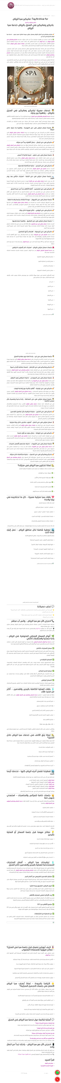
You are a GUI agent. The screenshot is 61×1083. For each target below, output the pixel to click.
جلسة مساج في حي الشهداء (41, 444)
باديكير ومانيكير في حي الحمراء (41, 454)
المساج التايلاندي (46, 659)
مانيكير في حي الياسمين (43, 189)
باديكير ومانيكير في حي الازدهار (40, 367)
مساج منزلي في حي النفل (42, 422)
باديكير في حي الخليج (44, 411)
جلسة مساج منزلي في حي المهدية (37, 128)
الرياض (35, 60)
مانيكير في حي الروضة (44, 433)
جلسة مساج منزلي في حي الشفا (38, 176)
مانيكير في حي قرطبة (44, 388)
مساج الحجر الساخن (45, 671)
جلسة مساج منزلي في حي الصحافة (38, 399)
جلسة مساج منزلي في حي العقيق (39, 221)
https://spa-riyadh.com (24, 1054)
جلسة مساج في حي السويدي (41, 378)
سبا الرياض (38, 628)
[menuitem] (33, 5)
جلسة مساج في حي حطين (42, 155)
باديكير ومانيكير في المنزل (30, 22)
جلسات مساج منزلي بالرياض (42, 247)
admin (22, 1073)
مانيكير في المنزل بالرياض (21, 391)
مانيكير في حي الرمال (44, 142)
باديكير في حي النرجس (44, 166)
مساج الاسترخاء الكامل (44, 648)
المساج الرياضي (46, 680)
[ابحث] (26, 16)
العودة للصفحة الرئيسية (47, 1065)
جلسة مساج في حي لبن (43, 356)
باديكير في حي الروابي (44, 210)
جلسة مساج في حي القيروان (42, 199)
